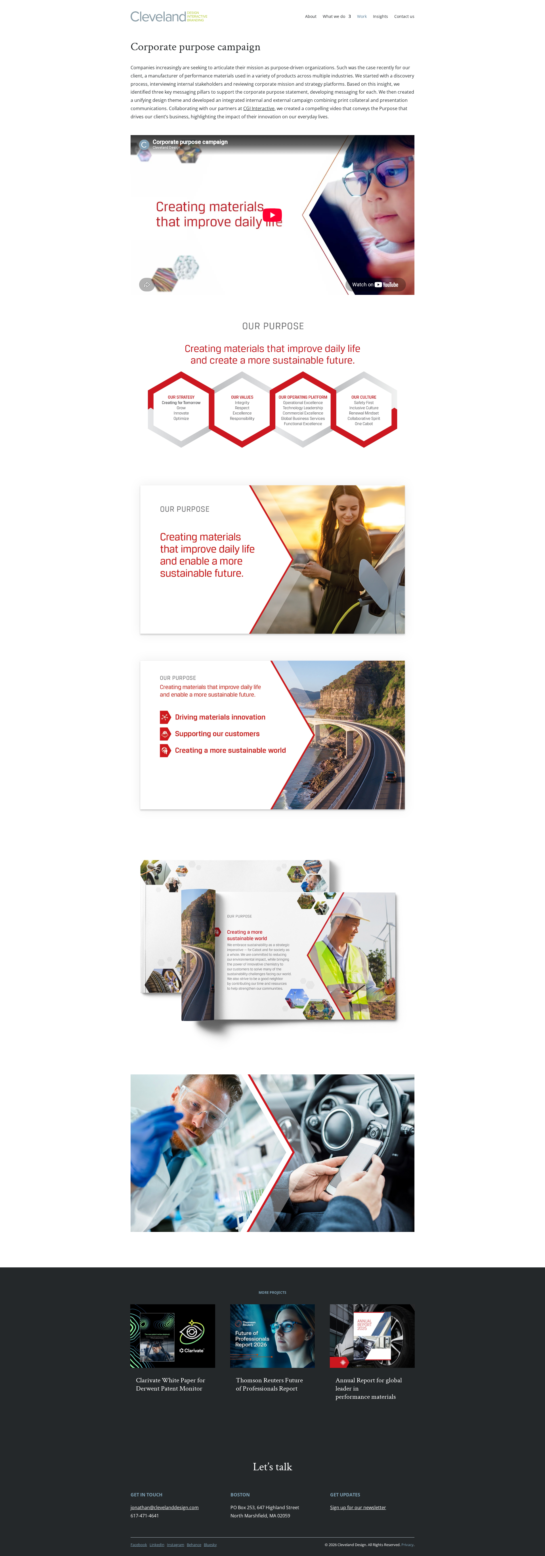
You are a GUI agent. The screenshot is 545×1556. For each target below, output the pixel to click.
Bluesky (210, 1544)
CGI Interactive (258, 108)
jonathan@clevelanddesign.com (165, 1507)
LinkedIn (157, 1544)
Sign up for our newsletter (358, 1507)
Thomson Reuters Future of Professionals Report (269, 1384)
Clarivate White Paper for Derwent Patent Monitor (170, 1384)
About (310, 16)
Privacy (407, 1544)
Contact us (404, 16)
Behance (194, 1544)
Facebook (139, 1544)
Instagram (175, 1544)
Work (362, 16)
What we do (334, 16)
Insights (380, 16)
